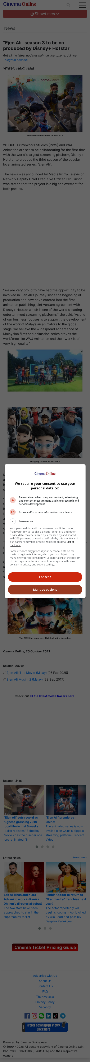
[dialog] (45, 531)
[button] (45, 521)
